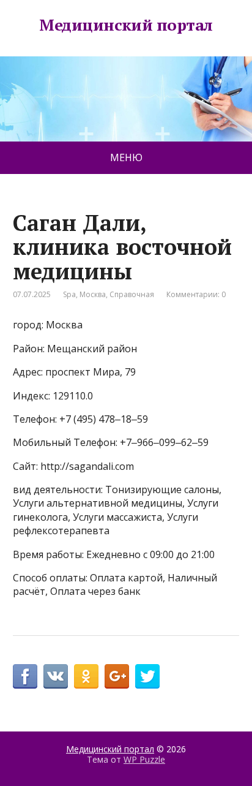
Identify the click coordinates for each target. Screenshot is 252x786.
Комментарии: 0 (196, 294)
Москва (93, 294)
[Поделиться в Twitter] (147, 676)
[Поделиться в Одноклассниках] (86, 676)
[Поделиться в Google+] (117, 676)
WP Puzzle (144, 759)
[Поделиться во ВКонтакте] (55, 676)
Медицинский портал (126, 25)
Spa (69, 294)
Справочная (131, 294)
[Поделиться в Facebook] (25, 676)
